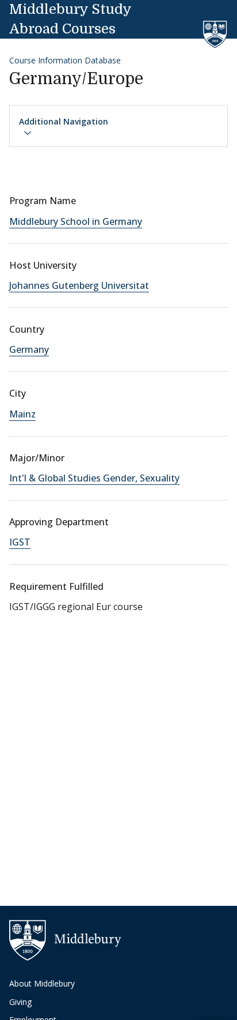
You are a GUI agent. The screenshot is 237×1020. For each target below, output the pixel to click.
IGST (19, 542)
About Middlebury (42, 983)
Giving (20, 1001)
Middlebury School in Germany (75, 221)
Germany (29, 349)
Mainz (22, 414)
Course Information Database (65, 60)
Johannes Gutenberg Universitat (79, 285)
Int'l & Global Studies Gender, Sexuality (94, 478)
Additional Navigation (63, 121)
